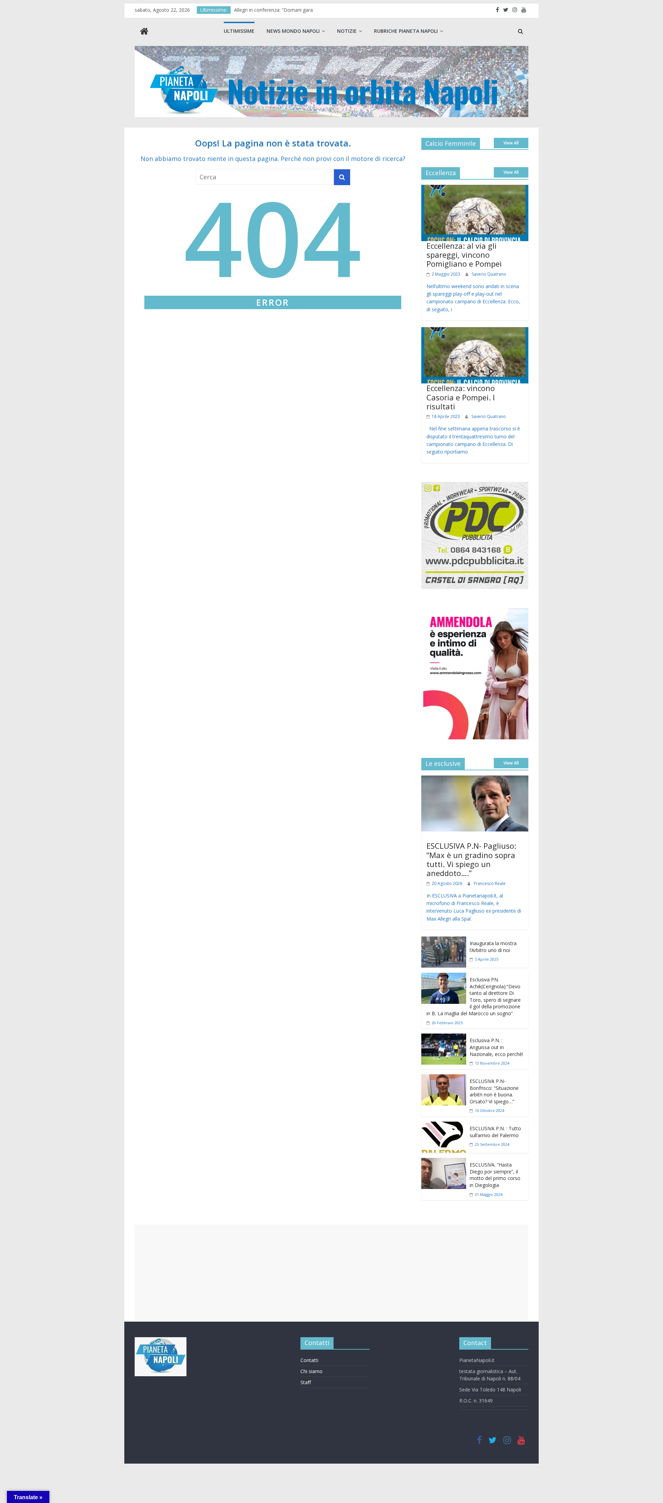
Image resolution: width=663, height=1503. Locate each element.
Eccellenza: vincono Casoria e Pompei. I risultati (460, 397)
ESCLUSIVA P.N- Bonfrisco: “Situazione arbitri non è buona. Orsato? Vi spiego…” (494, 1091)
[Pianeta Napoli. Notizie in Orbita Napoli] (144, 32)
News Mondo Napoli (293, 31)
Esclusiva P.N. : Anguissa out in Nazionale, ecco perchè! (496, 1047)
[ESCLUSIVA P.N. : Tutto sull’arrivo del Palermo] (443, 1126)
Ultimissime (239, 31)
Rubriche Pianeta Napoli (406, 31)
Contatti (309, 1360)
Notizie (347, 31)
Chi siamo (311, 1371)
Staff (305, 1382)
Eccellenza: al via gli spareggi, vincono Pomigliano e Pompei (464, 254)
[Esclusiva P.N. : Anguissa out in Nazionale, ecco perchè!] (443, 1038)
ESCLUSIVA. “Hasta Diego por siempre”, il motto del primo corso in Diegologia (495, 1174)
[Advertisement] (331, 1273)
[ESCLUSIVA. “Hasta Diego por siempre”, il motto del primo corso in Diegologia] (443, 1163)
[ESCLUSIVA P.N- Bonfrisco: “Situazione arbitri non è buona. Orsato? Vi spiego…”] (443, 1079)
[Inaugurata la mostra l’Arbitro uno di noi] (443, 941)
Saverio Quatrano (489, 274)
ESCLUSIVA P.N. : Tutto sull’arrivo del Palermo (495, 1132)
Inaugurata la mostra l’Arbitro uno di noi (493, 946)
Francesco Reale (490, 883)
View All (511, 143)
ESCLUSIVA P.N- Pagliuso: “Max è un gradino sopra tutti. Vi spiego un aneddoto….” (471, 859)
